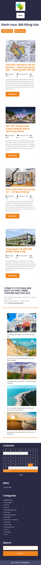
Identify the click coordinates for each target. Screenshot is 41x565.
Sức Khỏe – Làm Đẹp (11, 520)
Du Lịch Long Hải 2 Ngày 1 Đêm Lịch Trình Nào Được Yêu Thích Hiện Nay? (20, 409)
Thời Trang (7, 525)
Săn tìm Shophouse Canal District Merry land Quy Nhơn (18, 128)
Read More (12, 94)
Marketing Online (10, 515)
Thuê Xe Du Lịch (9, 527)
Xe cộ (6, 534)
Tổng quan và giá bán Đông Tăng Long (19, 250)
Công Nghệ (8, 502)
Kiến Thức (7, 512)
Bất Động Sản (20, 31)
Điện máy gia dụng (10, 510)
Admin (31, 75)
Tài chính (7, 522)
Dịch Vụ (6, 505)
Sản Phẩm (7, 517)
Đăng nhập (7, 487)
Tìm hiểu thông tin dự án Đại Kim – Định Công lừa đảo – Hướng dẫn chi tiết (20, 67)
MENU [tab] (20, 15)
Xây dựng (7, 532)
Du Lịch (6, 507)
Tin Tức (6, 529)
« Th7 (19, 475)
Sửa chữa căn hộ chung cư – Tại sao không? (20, 191)
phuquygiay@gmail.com (15, 303)
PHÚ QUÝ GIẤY (7, 31)
